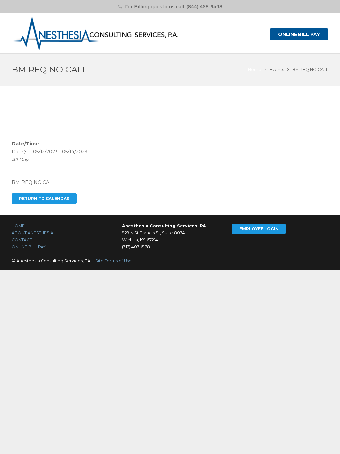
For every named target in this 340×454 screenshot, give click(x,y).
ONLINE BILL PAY (29, 246)
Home (254, 69)
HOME (18, 225)
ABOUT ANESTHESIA (32, 232)
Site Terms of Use (113, 260)
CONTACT (22, 239)
